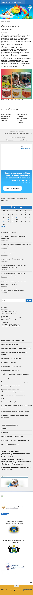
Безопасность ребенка (9, 344)
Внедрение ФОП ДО (8, 402)
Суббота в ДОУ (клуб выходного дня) (15, 374)
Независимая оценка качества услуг (15, 382)
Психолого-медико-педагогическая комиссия (14, 417)
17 (4, 219)
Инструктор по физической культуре (15, 440)
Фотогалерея (6, 378)
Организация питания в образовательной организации (12, 391)
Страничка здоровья (8, 362)
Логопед (4, 428)
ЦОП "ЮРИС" (27, 590)
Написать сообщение (13, 188)
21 (21, 219)
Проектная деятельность (10, 386)
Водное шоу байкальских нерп (14, 259)
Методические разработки (11, 358)
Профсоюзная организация (11, 366)
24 (4, 222)
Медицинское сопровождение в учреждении (13, 397)
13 (17, 217)
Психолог (4, 432)
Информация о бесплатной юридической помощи (16, 407)
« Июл (3, 226)
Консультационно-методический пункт (16, 348)
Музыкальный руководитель (12, 436)
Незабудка (5, 21)
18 (8, 219)
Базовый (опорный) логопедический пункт (14, 353)
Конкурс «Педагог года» (10, 370)
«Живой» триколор (10, 253)
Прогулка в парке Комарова (13, 290)
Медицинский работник (10, 444)
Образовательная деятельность (13, 340)
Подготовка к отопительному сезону (15, 412)
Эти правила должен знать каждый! (6, 116)
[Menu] (31, 2)
